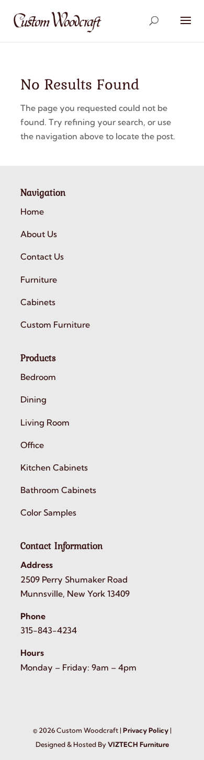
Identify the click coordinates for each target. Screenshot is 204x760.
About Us (38, 234)
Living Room (45, 422)
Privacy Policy (145, 730)
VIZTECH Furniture (138, 744)
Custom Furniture (55, 324)
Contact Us (42, 256)
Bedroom (38, 377)
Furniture (38, 279)
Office (32, 445)
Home (32, 211)
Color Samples (48, 512)
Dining (33, 399)
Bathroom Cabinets (58, 490)
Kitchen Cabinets (54, 467)
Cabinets (37, 302)
